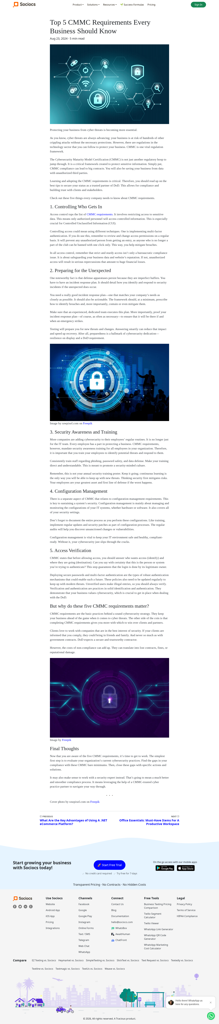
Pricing (151, 4)
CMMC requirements (100, 214)
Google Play (85, 916)
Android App (53, 910)
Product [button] (77, 4)
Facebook (84, 904)
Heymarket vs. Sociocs (71, 960)
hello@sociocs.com (122, 922)
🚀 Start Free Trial (109, 865)
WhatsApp (84, 952)
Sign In (198, 4)
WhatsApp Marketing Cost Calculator (156, 946)
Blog (113, 910)
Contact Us (117, 904)
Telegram (84, 940)
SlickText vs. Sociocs (128, 960)
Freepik (87, 423)
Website (50, 904)
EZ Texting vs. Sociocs (44, 960)
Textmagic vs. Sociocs (68, 968)
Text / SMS (84, 934)
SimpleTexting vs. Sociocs (100, 960)
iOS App (50, 916)
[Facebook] (15, 906)
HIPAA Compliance (187, 916)
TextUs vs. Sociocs (92, 968)
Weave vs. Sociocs (115, 968)
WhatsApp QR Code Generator (155, 937)
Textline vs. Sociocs (42, 968)
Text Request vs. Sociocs (155, 960)
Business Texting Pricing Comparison (157, 906)
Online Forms (86, 928)
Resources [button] (109, 4)
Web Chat (84, 946)
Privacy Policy (184, 904)
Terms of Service (186, 910)
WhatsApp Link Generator (158, 929)
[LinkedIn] (26, 906)
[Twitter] (20, 906)
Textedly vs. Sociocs (182, 960)
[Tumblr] (31, 906)
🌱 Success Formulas (132, 4)
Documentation (120, 916)
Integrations (53, 928)
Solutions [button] (92, 4)
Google (83, 910)
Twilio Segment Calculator (152, 915)
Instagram (84, 922)
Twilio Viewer (151, 923)
